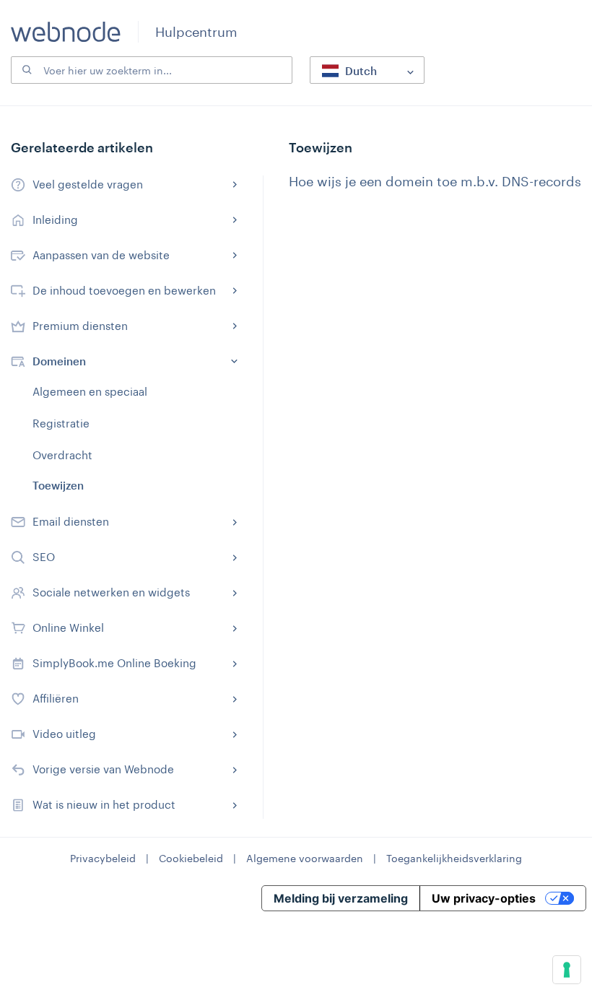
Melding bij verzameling (341, 898)
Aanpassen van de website (101, 254)
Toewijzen (58, 485)
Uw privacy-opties (484, 898)
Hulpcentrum (196, 31)
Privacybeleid (103, 858)
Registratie (61, 423)
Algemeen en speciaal (89, 391)
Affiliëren (55, 698)
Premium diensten (80, 325)
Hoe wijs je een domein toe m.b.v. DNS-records (435, 181)
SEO (43, 556)
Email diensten (70, 521)
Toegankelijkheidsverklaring (454, 858)
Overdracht (62, 454)
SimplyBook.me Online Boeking (114, 662)
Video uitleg (64, 733)
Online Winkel (68, 627)
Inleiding (55, 219)
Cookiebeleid (191, 858)
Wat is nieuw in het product (103, 804)
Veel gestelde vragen (87, 184)
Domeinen (59, 361)
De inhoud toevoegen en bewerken (124, 290)
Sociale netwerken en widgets (111, 592)
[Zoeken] (25, 70)
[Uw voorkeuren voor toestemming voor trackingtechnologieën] (566, 969)
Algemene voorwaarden (304, 858)
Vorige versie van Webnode (103, 768)
